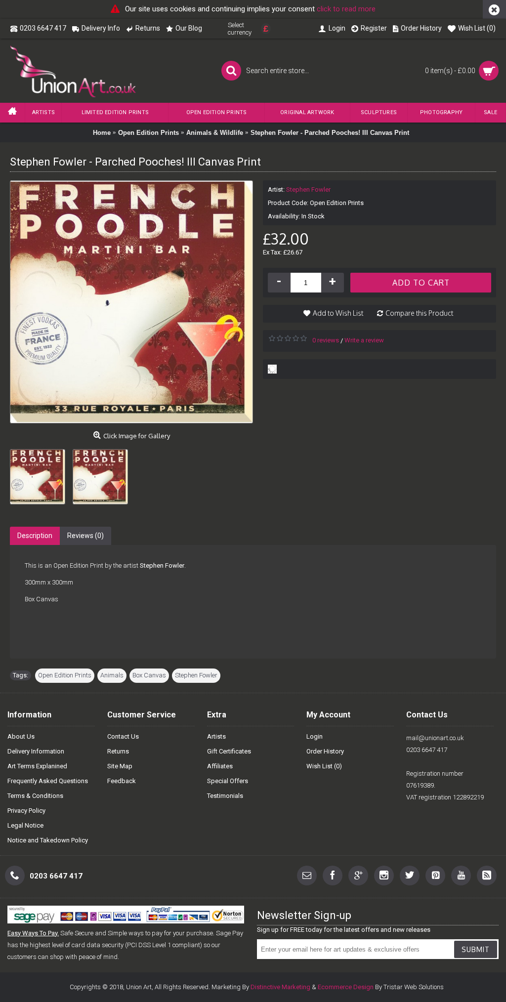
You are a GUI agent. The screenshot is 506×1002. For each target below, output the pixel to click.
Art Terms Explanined (37, 766)
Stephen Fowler (308, 189)
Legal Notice (25, 825)
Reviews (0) (85, 536)
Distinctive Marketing (280, 987)
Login (314, 736)
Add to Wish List (338, 313)
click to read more (346, 8)
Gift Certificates (229, 751)
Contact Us (123, 736)
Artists (216, 736)
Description (34, 536)
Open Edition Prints (64, 675)
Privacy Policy (26, 810)
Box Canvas (149, 675)
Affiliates (220, 766)
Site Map (119, 766)
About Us (21, 736)
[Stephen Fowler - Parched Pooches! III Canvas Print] (41, 473)
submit (476, 949)
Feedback (121, 781)
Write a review (364, 340)
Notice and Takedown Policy (47, 840)
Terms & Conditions (35, 795)
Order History (325, 751)
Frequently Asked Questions (47, 781)
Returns (118, 751)
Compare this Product (419, 313)
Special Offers (227, 781)
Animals (112, 675)
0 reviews (325, 340)
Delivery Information (35, 751)
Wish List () (324, 766)
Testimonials (225, 795)
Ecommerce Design (346, 987)
